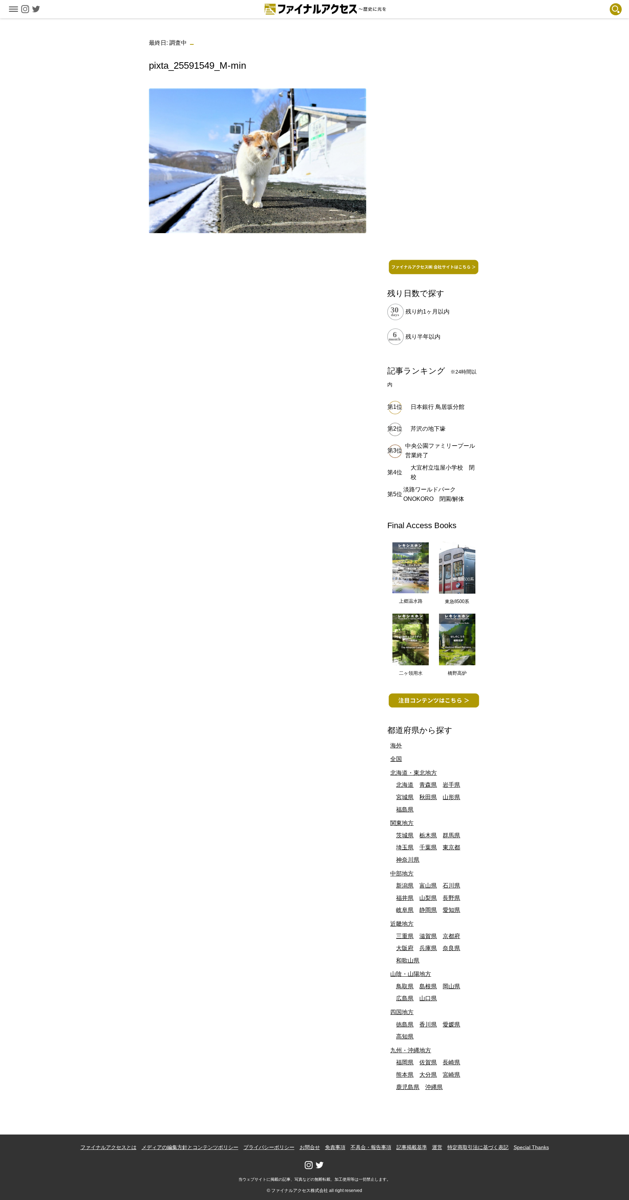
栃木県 (428, 835)
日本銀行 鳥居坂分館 (437, 407)
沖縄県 (434, 1087)
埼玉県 (405, 847)
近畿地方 (402, 924)
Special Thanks (531, 1147)
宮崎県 (451, 1075)
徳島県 (405, 1024)
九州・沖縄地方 (410, 1050)
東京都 (451, 847)
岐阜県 (405, 910)
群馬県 (451, 835)
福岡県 (405, 1062)
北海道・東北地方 (413, 773)
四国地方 (402, 1012)
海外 (396, 745)
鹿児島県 (407, 1087)
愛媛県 (451, 1024)
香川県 (428, 1024)
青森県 (428, 785)
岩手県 (451, 785)
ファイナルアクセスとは (108, 1147)
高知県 (405, 1036)
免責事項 (335, 1147)
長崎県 (451, 1062)
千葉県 (428, 847)
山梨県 (428, 898)
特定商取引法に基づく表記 (478, 1147)
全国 (396, 759)
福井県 (405, 898)
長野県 (451, 898)
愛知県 (451, 910)
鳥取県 (405, 986)
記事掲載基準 (411, 1147)
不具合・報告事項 (371, 1147)
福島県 (405, 809)
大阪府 (405, 948)
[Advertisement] (257, 290)
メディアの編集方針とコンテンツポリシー (190, 1147)
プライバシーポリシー (269, 1147)
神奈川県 (407, 860)
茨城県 (405, 835)
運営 (437, 1147)
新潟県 (405, 885)
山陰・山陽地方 (410, 974)
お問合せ (310, 1147)
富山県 (428, 885)
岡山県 (451, 986)
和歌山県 (407, 960)
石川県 (451, 885)
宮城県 (405, 797)
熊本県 (405, 1075)
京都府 (451, 936)
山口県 (428, 998)
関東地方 (402, 823)
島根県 (428, 986)
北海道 (405, 785)
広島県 (405, 998)
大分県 (428, 1075)
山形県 (451, 797)
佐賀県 (428, 1062)
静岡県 (428, 910)
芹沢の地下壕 (428, 429)
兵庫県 (428, 948)
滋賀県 (428, 936)
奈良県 (451, 948)
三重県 (405, 936)
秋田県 (428, 797)
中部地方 (402, 873)
